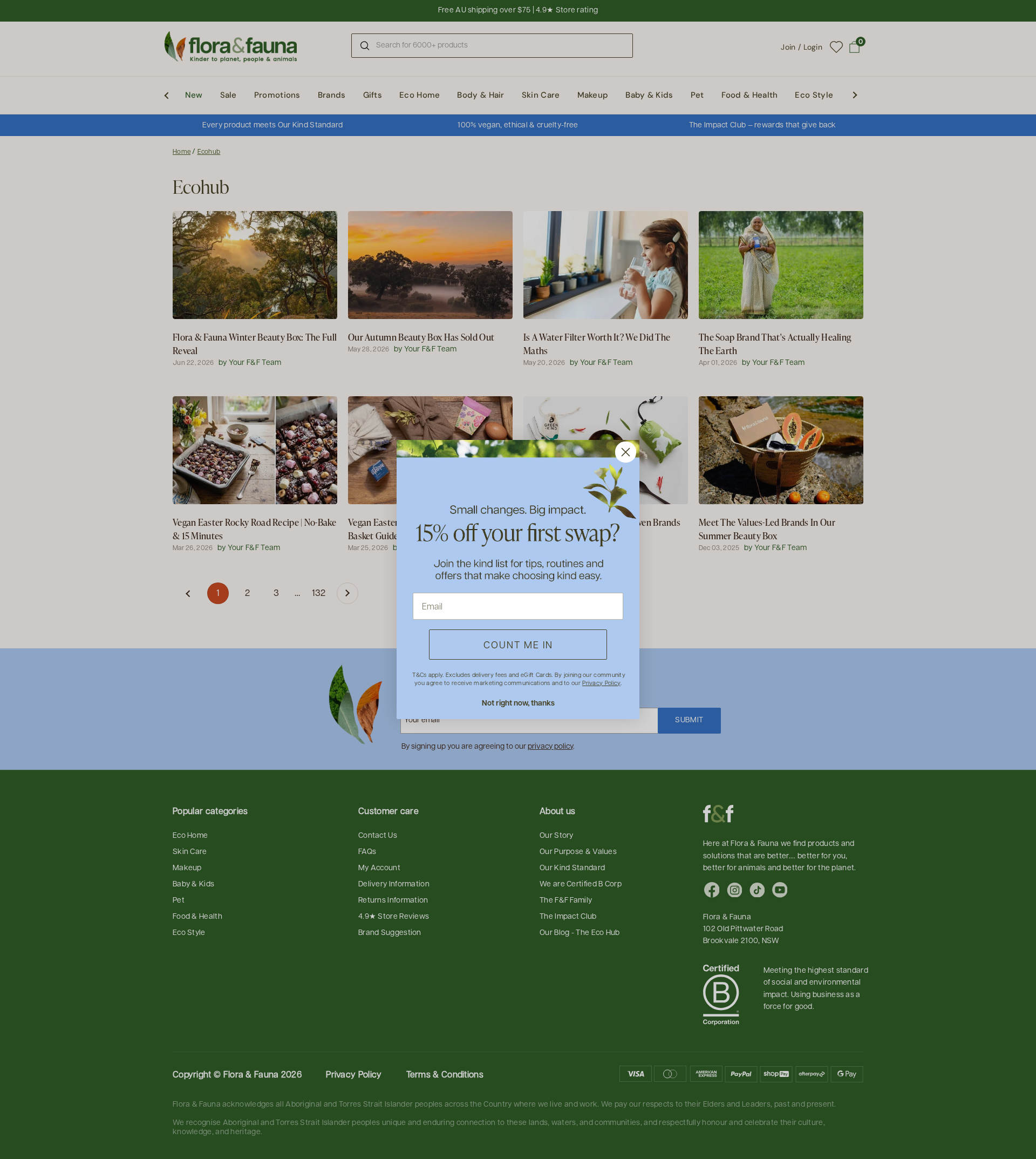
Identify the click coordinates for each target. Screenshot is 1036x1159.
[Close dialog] (625, 452)
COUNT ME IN (518, 644)
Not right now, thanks (518, 702)
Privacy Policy (601, 683)
